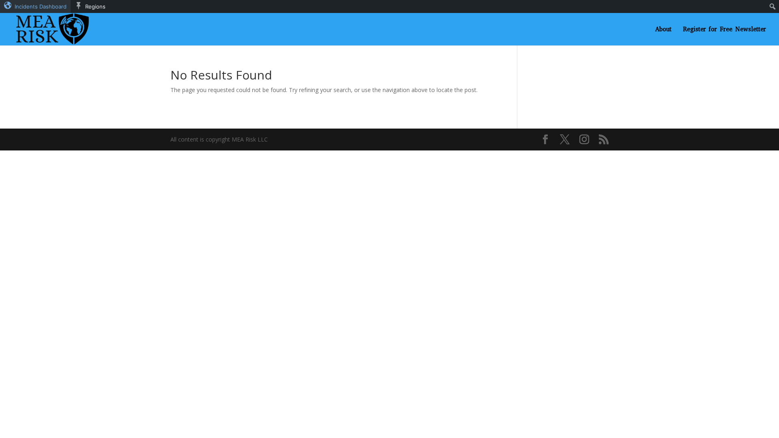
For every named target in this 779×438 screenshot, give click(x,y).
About (663, 29)
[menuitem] (35, 6)
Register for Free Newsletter (724, 29)
